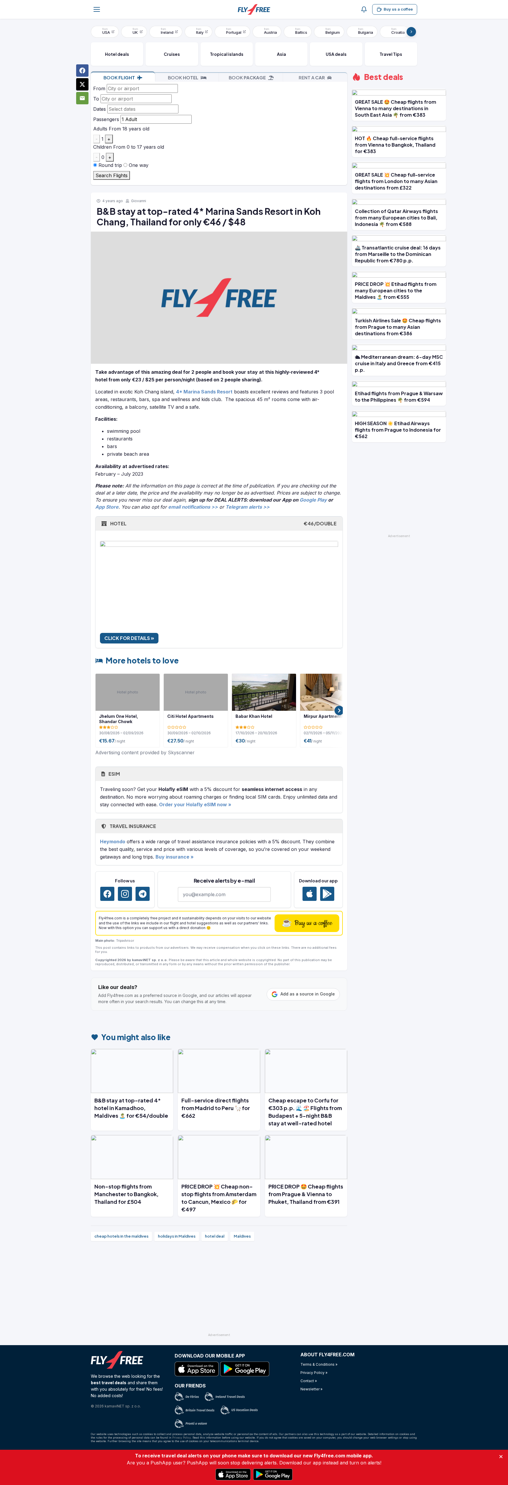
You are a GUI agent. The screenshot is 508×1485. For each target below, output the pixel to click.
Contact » (308, 1381)
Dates (99, 109)
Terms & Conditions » (318, 1364)
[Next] (411, 31)
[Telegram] (143, 894)
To (96, 99)
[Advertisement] (219, 1289)
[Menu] (97, 9)
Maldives (242, 1236)
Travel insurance (132, 826)
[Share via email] (82, 98)
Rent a (312, 77)
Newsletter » (311, 1389)
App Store (106, 507)
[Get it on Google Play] (327, 894)
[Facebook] (107, 894)
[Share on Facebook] (82, 70)
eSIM (113, 774)
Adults (100, 129)
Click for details (127, 638)
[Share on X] (82, 84)
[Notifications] (364, 9)
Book (119, 77)
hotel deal (214, 1236)
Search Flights (112, 175)
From (99, 88)
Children (102, 147)
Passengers (106, 119)
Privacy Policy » (313, 1372)
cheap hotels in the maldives (121, 1236)
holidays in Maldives (176, 1236)
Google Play (313, 500)
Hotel (223, 523)
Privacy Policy (181, 1437)
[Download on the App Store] (310, 894)
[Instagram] (125, 894)
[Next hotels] (339, 710)
